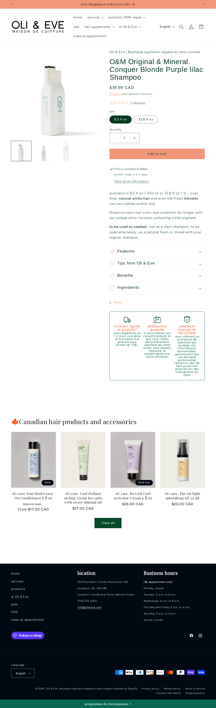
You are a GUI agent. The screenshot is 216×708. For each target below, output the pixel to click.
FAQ (14, 612)
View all (108, 523)
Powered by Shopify (124, 688)
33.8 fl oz (145, 119)
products (18, 589)
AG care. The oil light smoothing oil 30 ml (183, 495)
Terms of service (195, 688)
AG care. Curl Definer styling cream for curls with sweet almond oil (83, 497)
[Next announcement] (203, 4)
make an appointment (27, 620)
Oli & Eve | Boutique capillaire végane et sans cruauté (79, 688)
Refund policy (172, 688)
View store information (131, 181)
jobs (14, 604)
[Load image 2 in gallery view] (44, 151)
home (15, 573)
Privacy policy (150, 688)
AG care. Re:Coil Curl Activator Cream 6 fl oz (132, 495)
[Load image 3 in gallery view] (66, 151)
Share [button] (118, 302)
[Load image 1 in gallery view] (21, 151)
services (17, 581)
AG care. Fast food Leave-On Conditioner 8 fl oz (33, 495)
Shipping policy (195, 693)
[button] (108, 704)
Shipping (115, 93)
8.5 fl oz (120, 119)
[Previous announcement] (12, 4)
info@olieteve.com (89, 607)
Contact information (168, 693)
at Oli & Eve (20, 597)
